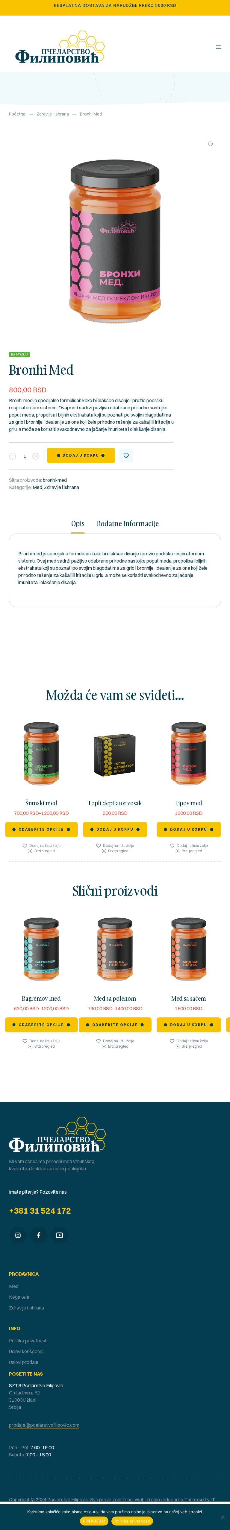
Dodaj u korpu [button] (115, 829)
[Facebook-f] (39, 1235)
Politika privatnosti (132, 1521)
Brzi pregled (44, 851)
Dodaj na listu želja (126, 455)
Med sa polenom (115, 998)
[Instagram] (18, 1235)
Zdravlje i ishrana (53, 114)
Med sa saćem (188, 998)
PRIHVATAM (94, 1521)
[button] (210, 144)
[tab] (80, 526)
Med (37, 487)
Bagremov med (41, 998)
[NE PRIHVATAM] (223, 1517)
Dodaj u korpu (81, 455)
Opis (77, 523)
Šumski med (41, 803)
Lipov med (188, 803)
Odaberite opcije (41, 829)
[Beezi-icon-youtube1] (59, 1235)
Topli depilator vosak (115, 803)
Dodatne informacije (127, 523)
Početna (17, 114)
